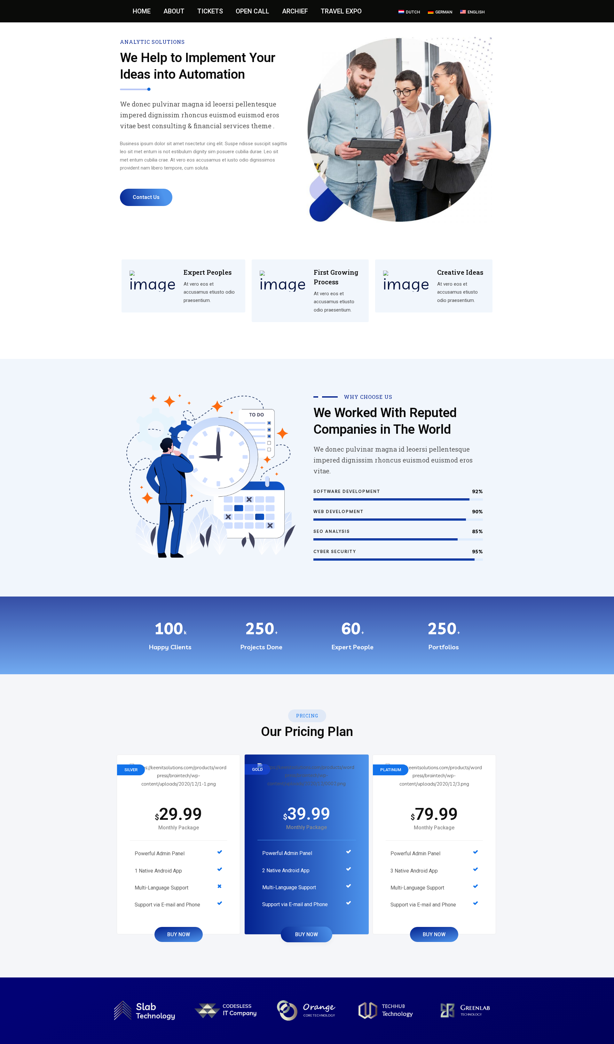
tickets (210, 11)
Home (142, 11)
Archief (295, 11)
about (174, 11)
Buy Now (178, 934)
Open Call (252, 11)
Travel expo (341, 11)
